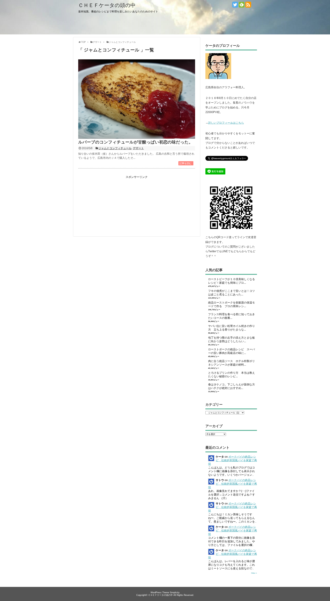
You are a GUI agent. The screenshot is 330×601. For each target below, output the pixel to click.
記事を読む (185, 163)
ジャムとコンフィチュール (114, 148)
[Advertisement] (107, 203)
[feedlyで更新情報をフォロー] (241, 6)
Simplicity (175, 592)
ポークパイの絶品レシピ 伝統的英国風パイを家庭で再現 (232, 460)
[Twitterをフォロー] (235, 6)
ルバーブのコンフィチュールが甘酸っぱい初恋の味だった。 (135, 142)
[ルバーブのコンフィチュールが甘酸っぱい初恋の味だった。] (136, 137)
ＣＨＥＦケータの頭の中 (107, 5)
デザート (138, 148)
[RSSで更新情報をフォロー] (248, 6)
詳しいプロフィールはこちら (226, 122)
